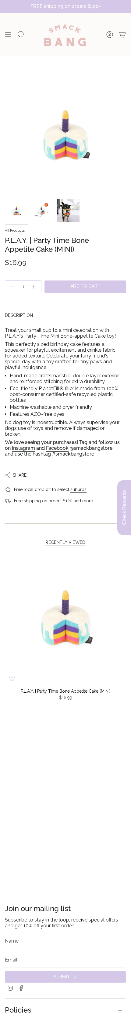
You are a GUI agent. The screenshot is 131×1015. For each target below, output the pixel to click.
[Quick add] (11, 677)
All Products (15, 230)
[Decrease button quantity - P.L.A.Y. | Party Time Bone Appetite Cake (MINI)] (12, 286)
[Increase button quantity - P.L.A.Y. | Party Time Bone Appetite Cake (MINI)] (34, 286)
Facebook (57, 448)
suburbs (78, 489)
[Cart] (122, 34)
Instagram (23, 448)
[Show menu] (8, 34)
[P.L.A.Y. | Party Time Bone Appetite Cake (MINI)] (65, 618)
